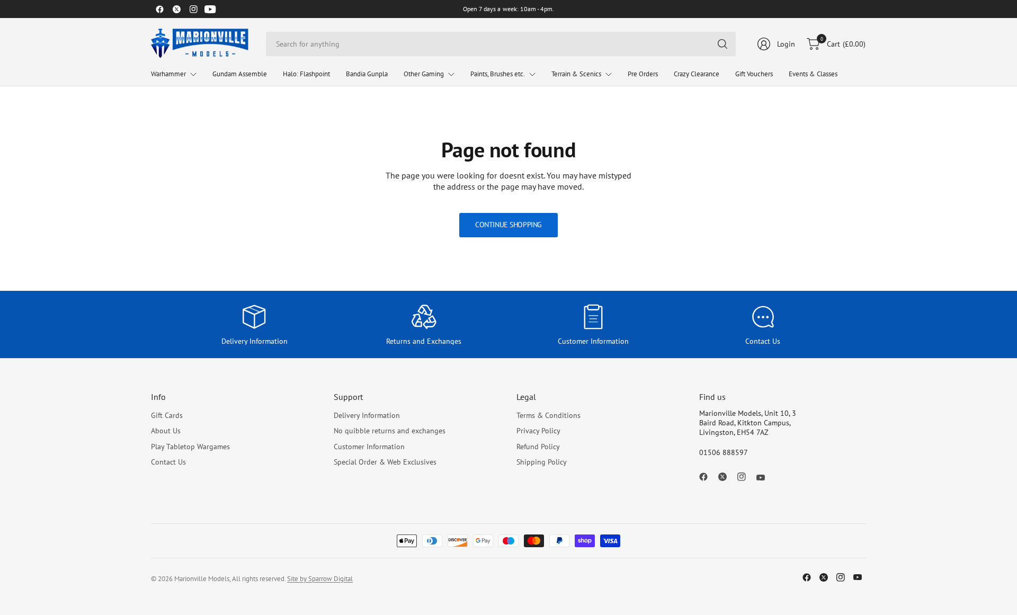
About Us (166, 430)
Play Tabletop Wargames (190, 446)
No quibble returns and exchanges (389, 430)
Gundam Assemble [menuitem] (239, 73)
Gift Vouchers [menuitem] (754, 73)
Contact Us (168, 462)
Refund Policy (538, 446)
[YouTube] (210, 9)
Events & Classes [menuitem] (813, 73)
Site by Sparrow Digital (320, 578)
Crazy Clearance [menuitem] (696, 73)
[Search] (722, 44)
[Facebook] (159, 9)
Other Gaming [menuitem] (424, 73)
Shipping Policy (541, 462)
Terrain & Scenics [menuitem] (576, 73)
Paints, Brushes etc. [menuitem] (497, 73)
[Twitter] (176, 9)
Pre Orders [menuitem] (643, 73)
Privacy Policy (538, 430)
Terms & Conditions (548, 415)
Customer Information (369, 446)
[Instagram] (193, 9)
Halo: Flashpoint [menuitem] (306, 73)
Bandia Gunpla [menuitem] (367, 73)
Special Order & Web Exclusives (385, 462)
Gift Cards (167, 415)
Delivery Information (367, 415)
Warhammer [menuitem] (168, 73)
